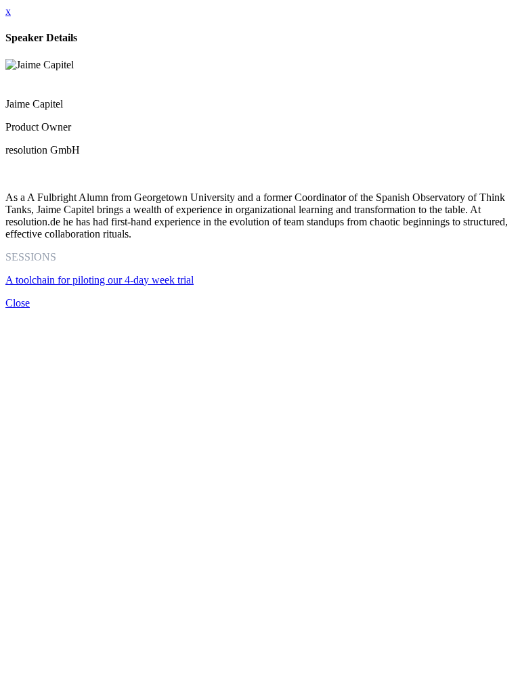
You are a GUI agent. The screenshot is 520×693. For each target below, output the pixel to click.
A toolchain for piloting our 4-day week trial (99, 280)
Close (17, 303)
